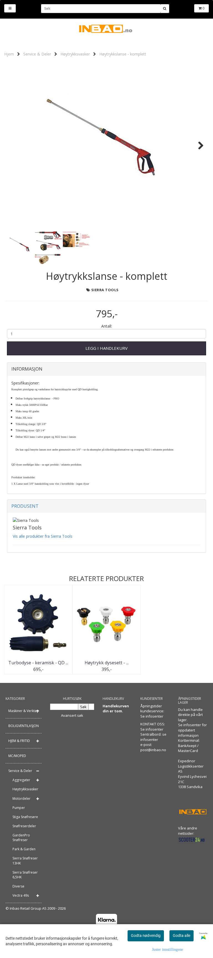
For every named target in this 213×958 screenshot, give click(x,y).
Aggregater (21, 780)
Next (198, 145)
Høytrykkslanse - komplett (122, 54)
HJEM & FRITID (19, 740)
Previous (15, 145)
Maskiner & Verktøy (23, 710)
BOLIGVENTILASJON (23, 725)
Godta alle (181, 935)
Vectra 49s (20, 895)
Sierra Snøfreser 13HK (25, 860)
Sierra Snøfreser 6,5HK (25, 874)
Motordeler (21, 798)
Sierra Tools (105, 289)
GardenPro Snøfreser (21, 837)
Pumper (18, 807)
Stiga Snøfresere (25, 816)
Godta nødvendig (146, 935)
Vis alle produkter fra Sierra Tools (42, 536)
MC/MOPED (17, 755)
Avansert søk (72, 715)
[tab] (106, 369)
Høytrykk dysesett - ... (107, 662)
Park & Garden (24, 849)
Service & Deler (37, 54)
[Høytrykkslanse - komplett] (106, 145)
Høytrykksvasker (75, 54)
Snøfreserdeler (24, 826)
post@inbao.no (153, 749)
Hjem (9, 54)
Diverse (18, 886)
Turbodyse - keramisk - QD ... (38, 662)
